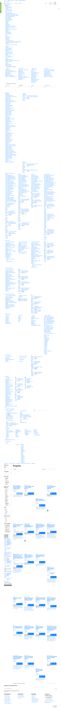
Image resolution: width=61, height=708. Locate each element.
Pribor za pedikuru (21, 72)
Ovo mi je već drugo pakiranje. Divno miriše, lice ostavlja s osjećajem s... (8, 553)
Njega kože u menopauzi (9, 27)
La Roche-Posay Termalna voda (50, 182)
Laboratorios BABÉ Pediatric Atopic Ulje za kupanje (50, 257)
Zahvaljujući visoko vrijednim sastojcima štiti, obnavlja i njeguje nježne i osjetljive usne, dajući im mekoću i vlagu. (18, 607)
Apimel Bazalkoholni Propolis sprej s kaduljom (51, 496)
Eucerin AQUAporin (21, 179)
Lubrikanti (33, 257)
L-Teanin (45, 347)
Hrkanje (6, 30)
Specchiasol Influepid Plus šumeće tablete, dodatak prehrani (17, 657)
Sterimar (35, 433)
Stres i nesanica (8, 17)
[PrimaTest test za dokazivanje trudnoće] (16, 385)
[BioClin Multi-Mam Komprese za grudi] (19, 271)
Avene (32, 174)
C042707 (48, 660)
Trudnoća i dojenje (34, 243)
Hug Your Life (27, 430)
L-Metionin (46, 345)
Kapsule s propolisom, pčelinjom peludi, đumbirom (40, 636)
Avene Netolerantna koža (35, 183)
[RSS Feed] (6, 537)
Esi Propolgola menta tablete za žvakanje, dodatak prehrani (28, 599)
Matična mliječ (46, 335)
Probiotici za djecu (8, 51)
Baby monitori (20, 249)
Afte (6, 57)
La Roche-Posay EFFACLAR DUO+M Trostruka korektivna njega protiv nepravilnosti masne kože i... (51, 216)
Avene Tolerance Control (35, 187)
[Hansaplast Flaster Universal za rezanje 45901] (16, 390)
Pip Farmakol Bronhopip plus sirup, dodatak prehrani (52, 657)
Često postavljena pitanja (23, 461)
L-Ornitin (45, 349)
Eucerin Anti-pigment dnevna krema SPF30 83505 (25, 200)
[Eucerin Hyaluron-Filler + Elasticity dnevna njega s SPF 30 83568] (19, 224)
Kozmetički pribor (8, 156)
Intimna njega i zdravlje (35, 256)
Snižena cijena (7, 696)
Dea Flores (36, 432)
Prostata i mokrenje (9, 296)
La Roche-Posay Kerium (48, 185)
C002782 (37, 529)
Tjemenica (7, 255)
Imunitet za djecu (8, 7)
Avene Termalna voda (35, 186)
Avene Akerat (33, 175)
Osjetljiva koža (47, 85)
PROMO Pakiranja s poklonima (11, 413)
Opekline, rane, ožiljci (9, 53)
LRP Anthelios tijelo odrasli (49, 178)
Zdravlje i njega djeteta (10, 241)
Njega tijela (21, 68)
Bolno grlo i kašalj (8, 9)
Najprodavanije (7, 699)
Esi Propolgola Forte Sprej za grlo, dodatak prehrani (40, 556)
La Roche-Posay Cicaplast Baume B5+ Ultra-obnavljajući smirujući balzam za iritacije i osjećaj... (51, 231)
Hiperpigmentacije (8, 106)
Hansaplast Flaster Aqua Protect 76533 (9, 574)
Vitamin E (7, 320)
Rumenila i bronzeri (8, 113)
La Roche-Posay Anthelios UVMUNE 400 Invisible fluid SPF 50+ (51, 205)
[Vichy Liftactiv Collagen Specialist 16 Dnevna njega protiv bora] (6, 223)
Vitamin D (7, 319)
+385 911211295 (49, 699)
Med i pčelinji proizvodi (49, 333)
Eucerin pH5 (20, 194)
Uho (6, 11)
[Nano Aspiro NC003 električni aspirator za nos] (25, 380)
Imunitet (6, 8)
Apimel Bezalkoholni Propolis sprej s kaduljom (51, 487)
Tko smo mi (7, 695)
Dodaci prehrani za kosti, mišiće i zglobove (13, 41)
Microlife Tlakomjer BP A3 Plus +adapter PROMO (20, 397)
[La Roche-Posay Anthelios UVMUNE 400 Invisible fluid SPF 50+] (45, 205)
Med (45, 334)
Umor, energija (8, 18)
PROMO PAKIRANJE (9, 415)
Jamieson (17, 436)
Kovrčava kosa (34, 81)
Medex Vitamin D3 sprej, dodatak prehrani (40, 500)
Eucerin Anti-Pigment (22, 175)
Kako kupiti (22, 453)
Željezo (19, 316)
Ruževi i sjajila (8, 112)
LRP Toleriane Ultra (47, 197)
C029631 (37, 630)
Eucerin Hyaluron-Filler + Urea (23, 191)
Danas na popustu (9, 410)
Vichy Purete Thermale (9, 188)
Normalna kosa (34, 73)
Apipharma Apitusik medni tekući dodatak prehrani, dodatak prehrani (40, 526)
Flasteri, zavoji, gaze (9, 385)
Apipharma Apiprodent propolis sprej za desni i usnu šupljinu (29, 627)
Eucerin (19, 174)
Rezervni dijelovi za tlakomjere (8, 380)
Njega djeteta (7, 243)
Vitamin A (7, 316)
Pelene (19, 250)
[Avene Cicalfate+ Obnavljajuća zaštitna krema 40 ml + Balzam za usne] (21, 416)
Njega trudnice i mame (35, 244)
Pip (24, 527)
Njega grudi (20, 79)
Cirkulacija (7, 39)
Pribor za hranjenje (21, 247)
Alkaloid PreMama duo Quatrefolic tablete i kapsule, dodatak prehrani (25, 289)
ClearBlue (26, 434)
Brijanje (6, 303)
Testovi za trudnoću (9, 384)
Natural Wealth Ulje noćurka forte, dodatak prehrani (25, 282)
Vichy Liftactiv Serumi (9, 199)
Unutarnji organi (8, 61)
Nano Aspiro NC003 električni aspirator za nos (30, 380)
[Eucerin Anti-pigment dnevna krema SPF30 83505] (19, 200)
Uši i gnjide (7, 257)
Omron (26, 429)
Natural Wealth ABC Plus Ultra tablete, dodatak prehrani (17, 487)
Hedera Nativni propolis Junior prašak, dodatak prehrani (40, 599)
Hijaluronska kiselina (35, 318)
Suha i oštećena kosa (35, 72)
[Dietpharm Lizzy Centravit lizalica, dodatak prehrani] (45, 251)
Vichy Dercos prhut (8, 184)
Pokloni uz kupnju (10, 420)
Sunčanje (46, 68)
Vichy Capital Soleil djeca (10, 176)
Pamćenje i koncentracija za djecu (11, 14)
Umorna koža (7, 103)
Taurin (45, 350)
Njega (32, 259)
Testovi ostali (7, 393)
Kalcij (19, 317)
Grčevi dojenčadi (8, 254)
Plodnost (32, 263)
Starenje (7, 85)
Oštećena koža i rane (9, 108)
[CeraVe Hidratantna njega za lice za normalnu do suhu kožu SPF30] (24, 97)
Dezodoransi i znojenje (22, 76)
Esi (13, 628)
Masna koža (7, 104)
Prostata (7, 63)
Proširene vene (8, 37)
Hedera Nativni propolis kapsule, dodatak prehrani (18, 525)
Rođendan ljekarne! (22, 0)
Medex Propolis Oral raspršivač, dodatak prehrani (28, 657)
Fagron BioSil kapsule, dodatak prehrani (38, 373)
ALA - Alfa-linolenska (48, 319)
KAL (16, 434)
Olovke (6, 115)
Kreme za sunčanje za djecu (49, 69)
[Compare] (17, 484)
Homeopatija (21, 359)
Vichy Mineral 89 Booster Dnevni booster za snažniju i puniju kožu (12, 213)
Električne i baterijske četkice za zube (12, 60)
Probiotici (7, 50)
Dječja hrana (7, 249)
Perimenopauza (8, 31)
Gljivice (6, 54)
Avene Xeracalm (34, 190)
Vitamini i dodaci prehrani (35, 260)
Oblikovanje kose (34, 76)
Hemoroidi (7, 38)
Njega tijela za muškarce (9, 305)
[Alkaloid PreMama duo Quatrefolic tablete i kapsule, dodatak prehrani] (19, 289)
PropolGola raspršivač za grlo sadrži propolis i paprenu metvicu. (40, 565)
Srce (6, 34)
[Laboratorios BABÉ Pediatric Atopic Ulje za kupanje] (45, 257)
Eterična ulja (7, 358)
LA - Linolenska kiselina (48, 328)
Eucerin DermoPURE (22, 181)
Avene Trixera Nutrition (35, 188)
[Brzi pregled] (19, 484)
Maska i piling (7, 74)
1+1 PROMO (8, 414)
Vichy (6, 174)
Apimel (25, 489)
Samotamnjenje (47, 73)
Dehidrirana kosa (34, 80)
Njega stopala (20, 71)
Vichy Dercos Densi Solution (10, 183)
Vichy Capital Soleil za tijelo (10, 179)
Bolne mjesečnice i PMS (9, 276)
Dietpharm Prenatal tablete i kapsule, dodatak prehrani (24, 277)
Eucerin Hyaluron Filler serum (23, 184)
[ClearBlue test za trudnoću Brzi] (16, 379)
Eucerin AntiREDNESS (22, 177)
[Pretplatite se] (19, 688)
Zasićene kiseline (47, 331)
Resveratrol (33, 324)
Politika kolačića (35, 701)
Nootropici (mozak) (9, 19)
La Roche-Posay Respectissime (49, 192)
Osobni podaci (20, 695)
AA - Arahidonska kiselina (48, 327)
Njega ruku (20, 73)
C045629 (14, 660)
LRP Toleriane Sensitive (48, 199)
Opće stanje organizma (9, 16)
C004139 (14, 629)
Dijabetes (7, 28)
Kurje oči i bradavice (9, 391)
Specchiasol (15, 659)
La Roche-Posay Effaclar (48, 183)
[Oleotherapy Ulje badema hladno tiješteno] (32, 362)
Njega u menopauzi (34, 250)
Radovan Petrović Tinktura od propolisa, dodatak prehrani (28, 556)
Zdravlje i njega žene (35, 241)
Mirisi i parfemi (8, 114)
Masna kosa (33, 71)
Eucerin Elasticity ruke (22, 189)
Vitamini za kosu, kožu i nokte (11, 44)
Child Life (36, 431)
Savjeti (16, 0)
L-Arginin (45, 343)
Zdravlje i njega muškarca (10, 295)
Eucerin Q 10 (20, 182)
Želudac (6, 47)
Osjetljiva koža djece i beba (10, 245)
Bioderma (8, 432)
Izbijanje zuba (7, 253)
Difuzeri (6, 361)
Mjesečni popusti (11, 0)
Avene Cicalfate (34, 179)
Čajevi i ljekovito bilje (23, 356)
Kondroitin (33, 321)
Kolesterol (7, 36)
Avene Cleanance (34, 180)
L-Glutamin (46, 341)
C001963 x (14, 490)
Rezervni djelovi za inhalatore (8, 383)
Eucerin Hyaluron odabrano (23, 185)
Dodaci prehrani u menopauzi (10, 26)
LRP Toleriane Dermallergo (49, 198)
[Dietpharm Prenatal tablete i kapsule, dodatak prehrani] (19, 277)
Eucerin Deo (20, 195)
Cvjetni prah (46, 337)
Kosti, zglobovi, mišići (9, 40)
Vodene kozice (8, 256)
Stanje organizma (8, 12)
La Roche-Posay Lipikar (48, 186)
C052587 (25, 490)
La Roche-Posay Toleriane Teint (49, 200)
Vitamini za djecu (8, 323)
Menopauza (7, 25)
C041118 (48, 528)
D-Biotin (45, 344)
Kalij (19, 321)
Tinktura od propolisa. (27, 564)
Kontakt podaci (22, 447)
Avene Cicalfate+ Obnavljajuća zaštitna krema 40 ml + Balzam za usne (27, 416)
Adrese (19, 698)
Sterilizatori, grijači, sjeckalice (23, 248)
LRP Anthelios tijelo (47, 177)
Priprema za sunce (47, 72)
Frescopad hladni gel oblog (30, 386)
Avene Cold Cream (34, 177)
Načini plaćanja (22, 449)
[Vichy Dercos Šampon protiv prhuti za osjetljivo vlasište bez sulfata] (6, 233)
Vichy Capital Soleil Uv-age (10, 177)
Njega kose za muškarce (9, 306)
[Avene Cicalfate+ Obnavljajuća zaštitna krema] (32, 201)
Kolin (32, 319)
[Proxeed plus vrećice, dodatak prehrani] (32, 297)
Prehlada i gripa (8, 6)
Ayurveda (20, 361)
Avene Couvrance (34, 181)
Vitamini (7, 315)
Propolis (45, 336)
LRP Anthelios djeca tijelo (48, 179)
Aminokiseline (46, 339)
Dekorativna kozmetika (9, 110)
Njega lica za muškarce (9, 75)
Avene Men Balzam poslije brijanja (37, 302)
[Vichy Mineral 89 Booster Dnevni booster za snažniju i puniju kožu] (6, 212)
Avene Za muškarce (34, 185)
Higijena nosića (8, 252)
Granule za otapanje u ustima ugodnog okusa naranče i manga (17, 496)
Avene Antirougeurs (34, 176)
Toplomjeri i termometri (22, 245)
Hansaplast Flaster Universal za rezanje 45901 (20, 390)
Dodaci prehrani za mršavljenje (36, 255)
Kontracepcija (33, 261)
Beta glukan (33, 323)
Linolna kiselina (47, 326)
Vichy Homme (8, 190)
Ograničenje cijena (23, 422)
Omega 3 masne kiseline (48, 316)
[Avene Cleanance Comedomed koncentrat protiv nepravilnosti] (32, 195)
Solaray (16, 435)
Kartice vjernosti (9, 416)
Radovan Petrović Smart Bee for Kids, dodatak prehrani (51, 525)
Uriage (7, 435)
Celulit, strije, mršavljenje (22, 69)
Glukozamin (33, 317)
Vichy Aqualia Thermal (9, 191)
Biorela (16, 432)
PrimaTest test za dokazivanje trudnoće (20, 384)
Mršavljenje (7, 29)
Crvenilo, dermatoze (9, 105)
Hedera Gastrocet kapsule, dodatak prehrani (39, 627)
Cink (19, 319)
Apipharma (26, 629)
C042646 (25, 528)
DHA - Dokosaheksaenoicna (49, 318)
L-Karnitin (46, 342)
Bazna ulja (7, 357)
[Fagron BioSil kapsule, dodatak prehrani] (32, 373)
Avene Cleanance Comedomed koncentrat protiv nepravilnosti (37, 195)
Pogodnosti (9, 411)
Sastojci (33, 315)
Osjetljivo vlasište (34, 74)
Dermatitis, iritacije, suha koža (23, 77)
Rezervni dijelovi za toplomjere (8, 390)
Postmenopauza (8, 32)
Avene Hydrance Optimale (36, 184)
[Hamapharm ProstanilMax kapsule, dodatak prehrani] (32, 307)
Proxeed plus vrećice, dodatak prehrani (38, 297)
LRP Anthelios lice (47, 176)
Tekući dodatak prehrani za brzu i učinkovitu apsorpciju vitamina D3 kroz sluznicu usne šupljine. (40, 508)
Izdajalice (7, 403)
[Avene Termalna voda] (32, 205)
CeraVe (7, 434)
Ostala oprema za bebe (22, 251)
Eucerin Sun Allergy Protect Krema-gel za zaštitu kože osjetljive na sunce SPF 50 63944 (25, 211)
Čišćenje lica (7, 69)
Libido (32, 262)
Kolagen (32, 322)
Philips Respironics (8, 399)
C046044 (48, 571)
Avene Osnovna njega (35, 178)
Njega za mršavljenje (35, 254)
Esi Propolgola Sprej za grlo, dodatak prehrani (18, 627)
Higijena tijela (20, 78)
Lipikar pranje (46, 187)
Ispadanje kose (34, 69)
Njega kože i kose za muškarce (11, 302)
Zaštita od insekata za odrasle (10, 155)
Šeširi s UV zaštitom (47, 75)
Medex (37, 501)
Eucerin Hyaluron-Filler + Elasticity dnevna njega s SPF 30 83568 (25, 223)
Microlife (26, 432)
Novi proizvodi (7, 698)
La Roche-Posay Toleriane (48, 196)
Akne (33, 85)
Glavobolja (7, 24)
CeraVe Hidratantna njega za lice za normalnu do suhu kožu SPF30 (32, 96)
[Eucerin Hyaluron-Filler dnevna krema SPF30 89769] (24, 164)
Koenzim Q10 (33, 320)
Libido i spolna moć (9, 297)
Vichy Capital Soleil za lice (10, 178)
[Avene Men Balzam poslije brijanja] (32, 302)
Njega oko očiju (8, 73)
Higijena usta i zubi (8, 59)
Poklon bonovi (8, 418)
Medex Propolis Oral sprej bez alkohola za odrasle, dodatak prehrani (51, 599)
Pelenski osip (7, 246)
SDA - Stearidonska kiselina (49, 320)
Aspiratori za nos (8, 386)
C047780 (48, 490)
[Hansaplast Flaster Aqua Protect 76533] (5, 575)
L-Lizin (45, 348)
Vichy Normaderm (8, 186)
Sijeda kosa (33, 75)
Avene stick (33, 182)
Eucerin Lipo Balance (22, 196)
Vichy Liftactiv (8, 194)
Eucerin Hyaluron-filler (22, 183)
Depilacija (20, 75)
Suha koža (7, 107)
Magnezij (20, 318)
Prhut (32, 70)
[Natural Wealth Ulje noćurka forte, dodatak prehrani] (19, 283)
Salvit (35, 430)
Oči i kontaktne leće (9, 56)
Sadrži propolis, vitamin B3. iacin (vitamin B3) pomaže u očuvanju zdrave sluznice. (29, 666)
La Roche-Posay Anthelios (49, 175)
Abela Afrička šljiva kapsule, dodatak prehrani (37, 311)
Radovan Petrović (49, 527)
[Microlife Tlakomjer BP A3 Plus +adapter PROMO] (16, 397)
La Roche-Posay (47, 174)
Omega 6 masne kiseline (48, 322)
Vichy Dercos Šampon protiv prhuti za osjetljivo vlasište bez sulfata (12, 233)
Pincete (6, 159)
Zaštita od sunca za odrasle (49, 70)
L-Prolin (45, 352)
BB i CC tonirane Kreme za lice (11, 76)
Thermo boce (7, 402)
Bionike (7, 436)
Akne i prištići (7, 109)
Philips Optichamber (9, 401)
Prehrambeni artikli (22, 357)
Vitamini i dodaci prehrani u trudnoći (37, 265)
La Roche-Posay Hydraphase (49, 184)
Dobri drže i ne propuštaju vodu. (7, 582)
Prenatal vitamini (34, 247)
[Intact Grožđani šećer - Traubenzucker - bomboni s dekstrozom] (5, 562)
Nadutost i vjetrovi (8, 49)
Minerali (20, 315)
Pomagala (8, 377)
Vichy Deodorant (8, 192)
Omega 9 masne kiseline (48, 329)
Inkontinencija (7, 396)
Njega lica (8, 68)
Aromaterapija (8, 356)
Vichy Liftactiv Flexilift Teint (10, 203)
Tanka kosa (33, 82)
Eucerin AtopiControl (22, 180)
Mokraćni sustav (8, 64)
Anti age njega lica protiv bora (10, 71)
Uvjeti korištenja (22, 459)
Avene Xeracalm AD (34, 191)
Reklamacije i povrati (23, 451)
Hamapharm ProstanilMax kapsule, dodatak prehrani (38, 307)
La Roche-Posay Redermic (49, 191)
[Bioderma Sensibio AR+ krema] (24, 170)
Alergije (6, 23)
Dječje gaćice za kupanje (48, 76)
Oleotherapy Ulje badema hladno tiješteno (37, 362)
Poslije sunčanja (47, 71)
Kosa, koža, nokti (8, 52)
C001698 (25, 630)
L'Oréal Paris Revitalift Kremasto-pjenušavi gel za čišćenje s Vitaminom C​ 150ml (9, 542)
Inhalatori (7, 381)
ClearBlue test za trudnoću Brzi (20, 379)
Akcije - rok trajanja (9, 417)
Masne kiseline (47, 315)
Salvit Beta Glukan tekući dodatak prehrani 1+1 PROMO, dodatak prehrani (51, 245)
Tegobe (6, 22)
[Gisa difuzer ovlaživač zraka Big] (32, 367)
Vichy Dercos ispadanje (9, 182)
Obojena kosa (33, 78)
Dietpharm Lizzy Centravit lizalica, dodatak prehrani (50, 251)
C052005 (37, 502)
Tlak (6, 35)
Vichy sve (7, 205)
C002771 (37, 673)
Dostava (22, 448)
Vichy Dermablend (8, 193)
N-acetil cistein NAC (47, 351)
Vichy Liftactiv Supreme (9, 198)
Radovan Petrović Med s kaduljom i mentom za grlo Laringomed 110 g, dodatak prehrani (52, 628)
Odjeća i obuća (8, 392)
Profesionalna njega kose (10, 161)
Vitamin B (7, 317)
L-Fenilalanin (46, 340)
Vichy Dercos (7, 180)
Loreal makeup (8, 116)
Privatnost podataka (23, 457)
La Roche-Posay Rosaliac (48, 193)
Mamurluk (7, 21)
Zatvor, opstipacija (8, 48)
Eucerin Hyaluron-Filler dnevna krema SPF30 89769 (32, 164)
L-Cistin (45, 346)
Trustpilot (55, 705)
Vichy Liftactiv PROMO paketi (10, 200)
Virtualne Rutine (23, 410)
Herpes (6, 58)
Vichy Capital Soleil (8, 175)
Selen (19, 320)
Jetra (6, 62)
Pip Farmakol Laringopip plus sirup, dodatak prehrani (28, 525)
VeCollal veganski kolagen (36, 325)
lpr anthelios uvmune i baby (49, 180)
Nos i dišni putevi (8, 10)
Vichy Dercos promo (9, 181)
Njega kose (34, 68)
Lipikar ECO (46, 188)
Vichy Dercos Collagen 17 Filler (11, 185)
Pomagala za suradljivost (7, 398)
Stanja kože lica (8, 102)
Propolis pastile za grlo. (27, 495)
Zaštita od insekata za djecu (10, 154)
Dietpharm (17, 429)
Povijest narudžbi (21, 696)
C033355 (48, 631)
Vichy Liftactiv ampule (9, 197)
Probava (6, 46)
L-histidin (45, 353)
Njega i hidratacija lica (9, 70)
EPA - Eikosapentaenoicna (49, 317)
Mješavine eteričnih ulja (9, 359)
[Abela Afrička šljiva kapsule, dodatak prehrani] (32, 311)
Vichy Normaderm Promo (10, 187)
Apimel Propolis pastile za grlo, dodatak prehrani (29, 487)
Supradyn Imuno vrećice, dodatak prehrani (50, 568)
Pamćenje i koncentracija (9, 13)
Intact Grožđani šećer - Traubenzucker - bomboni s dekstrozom (9, 560)
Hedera (14, 527)
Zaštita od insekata (8, 153)
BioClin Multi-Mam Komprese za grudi (24, 271)
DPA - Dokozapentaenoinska (49, 321)
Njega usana (7, 72)
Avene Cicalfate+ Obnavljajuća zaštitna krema (38, 200)
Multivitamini (7, 322)
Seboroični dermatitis (35, 79)
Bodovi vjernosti (22, 455)
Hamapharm (17, 430)
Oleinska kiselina (47, 330)
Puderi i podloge (8, 111)
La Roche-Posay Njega (48, 201)
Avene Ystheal (33, 189)
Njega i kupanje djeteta (9, 244)
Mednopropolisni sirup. (27, 534)
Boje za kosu (33, 77)
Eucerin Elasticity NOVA (22, 190)
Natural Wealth (18, 431)
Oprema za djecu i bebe (23, 241)
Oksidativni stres (8, 20)
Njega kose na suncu (48, 74)
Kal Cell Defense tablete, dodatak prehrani (39, 670)
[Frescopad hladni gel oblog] (25, 386)
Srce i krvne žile (8, 33)
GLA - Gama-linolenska (48, 325)
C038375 (25, 660)
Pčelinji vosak (46, 338)
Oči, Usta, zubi (8, 55)
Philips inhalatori (8, 400)
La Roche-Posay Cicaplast (49, 181)
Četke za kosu (8, 160)
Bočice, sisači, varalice (22, 246)
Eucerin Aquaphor (21, 178)
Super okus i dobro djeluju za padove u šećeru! (7, 569)
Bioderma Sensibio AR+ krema (32, 170)
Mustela (35, 429)
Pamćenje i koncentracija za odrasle (11, 15)
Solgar (16, 433)
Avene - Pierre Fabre (10, 431)
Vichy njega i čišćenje (9, 204)
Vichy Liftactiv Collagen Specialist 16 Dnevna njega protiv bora (12, 223)
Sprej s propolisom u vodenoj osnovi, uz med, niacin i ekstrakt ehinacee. (51, 609)
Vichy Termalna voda (9, 189)
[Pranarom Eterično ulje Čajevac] (32, 357)
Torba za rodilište (22, 253)
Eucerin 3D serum (21, 188)
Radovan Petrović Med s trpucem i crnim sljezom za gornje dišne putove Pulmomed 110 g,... (18, 557)
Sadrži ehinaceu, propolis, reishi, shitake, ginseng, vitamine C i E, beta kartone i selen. (40, 679)
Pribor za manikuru (21, 74)
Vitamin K (7, 321)
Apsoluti (6, 360)
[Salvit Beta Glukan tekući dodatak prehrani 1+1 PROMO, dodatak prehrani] (45, 245)
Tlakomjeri (7, 379)
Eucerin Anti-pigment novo (23, 176)
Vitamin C (7, 318)
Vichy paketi (7, 206)
